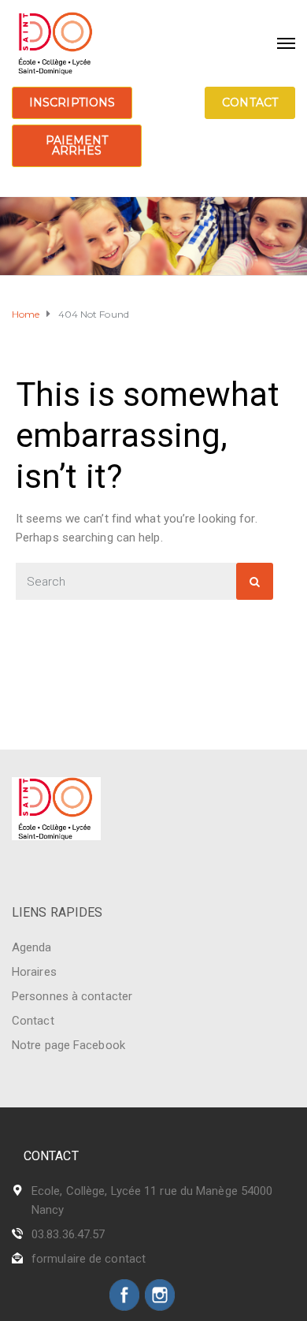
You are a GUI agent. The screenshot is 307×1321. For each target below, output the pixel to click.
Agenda (32, 947)
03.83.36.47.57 (68, 1234)
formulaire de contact (88, 1259)
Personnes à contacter (72, 996)
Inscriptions (72, 102)
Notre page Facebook (68, 1045)
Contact (250, 102)
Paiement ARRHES (77, 145)
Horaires (34, 972)
